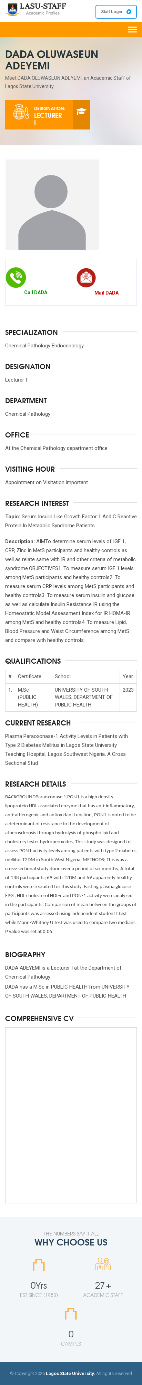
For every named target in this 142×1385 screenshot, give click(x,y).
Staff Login (112, 11)
